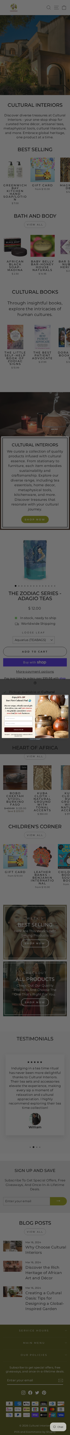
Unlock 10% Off (18, 730)
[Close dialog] (66, 697)
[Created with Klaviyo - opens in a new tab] (35, 739)
